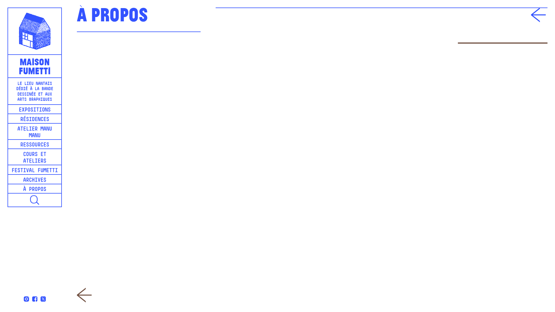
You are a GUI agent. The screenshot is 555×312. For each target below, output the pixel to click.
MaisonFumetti (35, 65)
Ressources (34, 145)
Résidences (34, 119)
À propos (34, 189)
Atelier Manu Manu (34, 133)
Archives (34, 180)
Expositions (35, 110)
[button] (35, 200)
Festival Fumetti (35, 171)
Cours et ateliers (34, 158)
